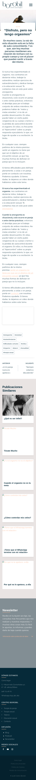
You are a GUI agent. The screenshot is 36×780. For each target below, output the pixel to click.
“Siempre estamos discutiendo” (28, 368)
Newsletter (9, 739)
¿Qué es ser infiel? (13, 418)
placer (15, 348)
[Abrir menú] (31, 4)
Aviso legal (18, 760)
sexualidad (25, 348)
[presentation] (18, 405)
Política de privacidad (18, 764)
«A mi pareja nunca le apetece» (7, 368)
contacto (15, 293)
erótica (23, 344)
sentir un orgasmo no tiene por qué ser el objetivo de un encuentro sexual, (17, 273)
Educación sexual (10, 718)
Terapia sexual (9, 712)
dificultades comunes (10, 344)
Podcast (8, 736)
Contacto (7, 721)
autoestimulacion (9, 339)
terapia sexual (8, 352)
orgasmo (6, 348)
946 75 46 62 (7, 691)
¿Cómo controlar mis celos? (17, 518)
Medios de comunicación (18, 770)
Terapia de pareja (10, 708)
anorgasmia (7, 209)
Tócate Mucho (10, 451)
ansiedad (18, 335)
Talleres (7, 715)
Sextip (18, 26)
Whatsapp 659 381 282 (10, 696)
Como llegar (6, 680)
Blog (7, 732)
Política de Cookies (18, 767)
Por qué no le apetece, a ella (17, 584)
